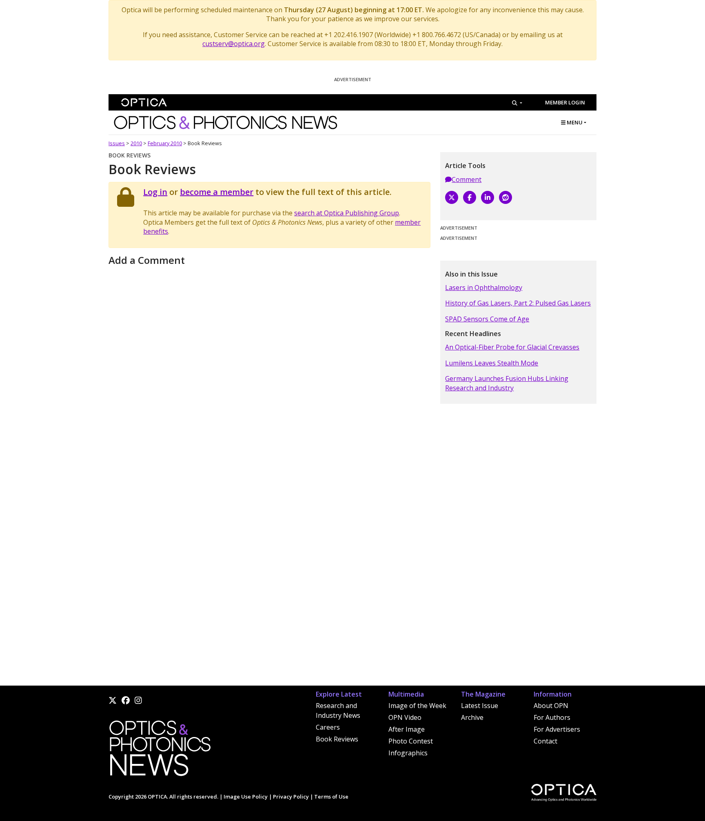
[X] (451, 197)
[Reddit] (505, 197)
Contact (545, 741)
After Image (406, 729)
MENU (574, 122)
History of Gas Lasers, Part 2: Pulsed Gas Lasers (518, 303)
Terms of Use (331, 796)
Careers (328, 727)
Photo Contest (410, 741)
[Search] (517, 102)
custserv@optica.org (233, 43)
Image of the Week (417, 705)
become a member (216, 191)
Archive (472, 717)
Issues (117, 143)
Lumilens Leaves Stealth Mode (491, 362)
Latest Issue (479, 705)
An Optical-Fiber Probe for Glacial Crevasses (512, 347)
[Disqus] (269, 370)
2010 (136, 143)
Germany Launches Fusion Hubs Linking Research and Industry (506, 383)
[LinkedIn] (487, 197)
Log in (155, 191)
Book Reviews (337, 739)
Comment (466, 179)
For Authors (552, 717)
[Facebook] (469, 197)
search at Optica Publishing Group (346, 212)
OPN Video (404, 717)
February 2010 (165, 143)
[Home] (160, 750)
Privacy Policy (291, 796)
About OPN (551, 705)
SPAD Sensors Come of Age (487, 318)
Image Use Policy (246, 796)
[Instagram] (138, 700)
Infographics (408, 752)
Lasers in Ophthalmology (483, 287)
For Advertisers (557, 729)
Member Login (565, 102)
